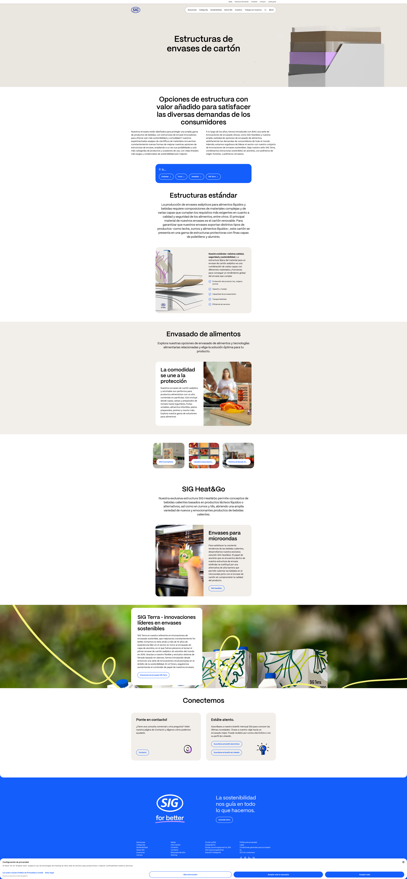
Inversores (140, 852)
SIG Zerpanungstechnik (214, 850)
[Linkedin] (250, 858)
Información (175, 845)
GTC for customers (247, 852)
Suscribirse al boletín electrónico (227, 744)
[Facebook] (242, 858)
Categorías (203, 10)
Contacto (263, 2)
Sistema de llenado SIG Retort (240, 462)
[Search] (265, 9)
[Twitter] (246, 858)
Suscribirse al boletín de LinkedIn (226, 752)
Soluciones (192, 10)
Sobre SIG (228, 10)
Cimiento (174, 847)
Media (230, 2)
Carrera (139, 855)
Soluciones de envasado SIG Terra (153, 675)
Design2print (210, 845)
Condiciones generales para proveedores (255, 848)
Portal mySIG (210, 842)
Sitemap (174, 855)
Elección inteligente (213, 852)
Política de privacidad (248, 842)
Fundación (254, 2)
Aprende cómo (224, 820)
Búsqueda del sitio (178, 852)
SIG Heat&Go (216, 588)
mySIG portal (272, 2)
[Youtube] (254, 858)
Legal (242, 845)
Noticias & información (242, 2)
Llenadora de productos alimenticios (205, 462)
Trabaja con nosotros (253, 10)
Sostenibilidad (216, 10)
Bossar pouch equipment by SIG (218, 847)
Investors (238, 10)
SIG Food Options (166, 462)
